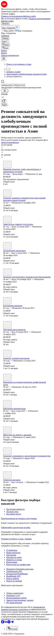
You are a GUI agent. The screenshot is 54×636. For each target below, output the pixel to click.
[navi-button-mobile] (3, 59)
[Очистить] (4, 91)
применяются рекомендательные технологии (23, 608)
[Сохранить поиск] (3, 101)
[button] (4, 50)
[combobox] (13, 85)
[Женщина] (7, 164)
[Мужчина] (7, 245)
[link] (5, 44)
